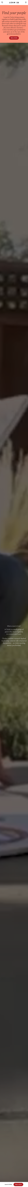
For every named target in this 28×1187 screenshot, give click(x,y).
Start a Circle (14, 38)
